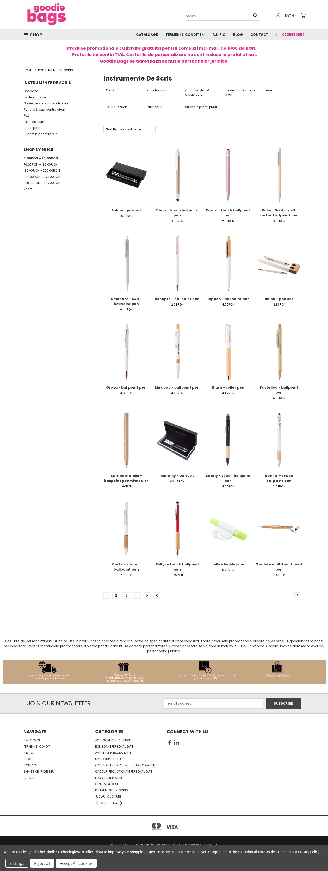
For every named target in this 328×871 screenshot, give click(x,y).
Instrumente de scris (111, 790)
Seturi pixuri (32, 128)
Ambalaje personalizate (113, 753)
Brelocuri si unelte (109, 759)
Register (47, 771)
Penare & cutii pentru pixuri (44, 109)
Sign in (29, 771)
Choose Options (126, 179)
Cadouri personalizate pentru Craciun (125, 765)
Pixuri (27, 115)
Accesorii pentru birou (113, 740)
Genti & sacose (107, 784)
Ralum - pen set (126, 210)
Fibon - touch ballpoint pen (177, 213)
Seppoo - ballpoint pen (228, 298)
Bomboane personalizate (114, 747)
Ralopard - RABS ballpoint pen (126, 301)
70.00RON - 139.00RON (41, 164)
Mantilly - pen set (177, 475)
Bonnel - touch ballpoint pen (279, 478)
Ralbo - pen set (279, 298)
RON (289, 16)
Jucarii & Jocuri (108, 796)
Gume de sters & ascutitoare (46, 103)
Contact (259, 34)
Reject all (42, 863)
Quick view (126, 170)
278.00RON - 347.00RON (42, 182)
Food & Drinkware (109, 778)
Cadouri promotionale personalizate (123, 771)
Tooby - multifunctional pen (279, 567)
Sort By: (111, 129)
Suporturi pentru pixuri (41, 134)
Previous (315, 856)
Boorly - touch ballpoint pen (228, 478)
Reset (28, 189)
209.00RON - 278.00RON (42, 176)
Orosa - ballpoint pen (126, 387)
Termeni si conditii (183, 34)
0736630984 (293, 34)
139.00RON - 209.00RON (42, 170)
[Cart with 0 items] (303, 15)
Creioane (31, 91)
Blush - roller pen (228, 387)
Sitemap (29, 778)
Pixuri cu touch (35, 122)
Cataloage (147, 34)
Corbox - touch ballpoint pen (126, 567)
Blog (238, 34)
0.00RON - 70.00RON (41, 158)
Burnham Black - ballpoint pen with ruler (126, 478)
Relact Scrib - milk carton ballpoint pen (279, 213)
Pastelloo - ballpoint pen (279, 390)
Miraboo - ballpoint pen (177, 387)
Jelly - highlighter (228, 564)
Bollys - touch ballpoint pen (177, 567)
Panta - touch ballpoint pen (228, 213)
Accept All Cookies (76, 863)
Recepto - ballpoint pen (177, 298)
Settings (16, 863)
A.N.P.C (219, 34)
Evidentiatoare (35, 97)
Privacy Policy (308, 851)
